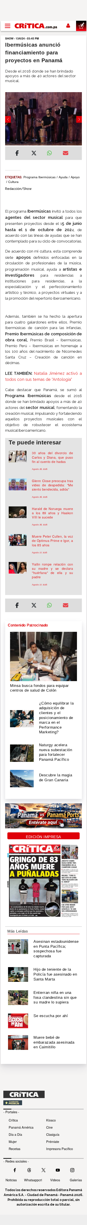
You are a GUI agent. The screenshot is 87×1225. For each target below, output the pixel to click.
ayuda (63, 177)
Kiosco (51, 1120)
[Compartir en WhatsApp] (51, 152)
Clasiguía (52, 1134)
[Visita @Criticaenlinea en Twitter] (29, 1169)
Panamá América (21, 1127)
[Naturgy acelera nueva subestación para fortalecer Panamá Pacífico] (22, 753)
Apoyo (75, 177)
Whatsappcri (33, 1179)
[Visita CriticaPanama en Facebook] (15, 1169)
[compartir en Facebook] (17, 154)
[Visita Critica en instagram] (72, 1169)
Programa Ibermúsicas (39, 177)
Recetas (14, 1148)
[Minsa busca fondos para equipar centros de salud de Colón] (43, 656)
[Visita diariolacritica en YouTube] (58, 1169)
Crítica (13, 1120)
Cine (49, 1127)
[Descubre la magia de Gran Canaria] (22, 778)
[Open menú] (7, 26)
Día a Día (15, 1134)
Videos (55, 1179)
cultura (13, 182)
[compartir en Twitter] (34, 154)
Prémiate (52, 1141)
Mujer (13, 1141)
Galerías (76, 1179)
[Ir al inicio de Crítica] (36, 26)
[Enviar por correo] (65, 154)
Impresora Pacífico (59, 1148)
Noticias (11, 1179)
